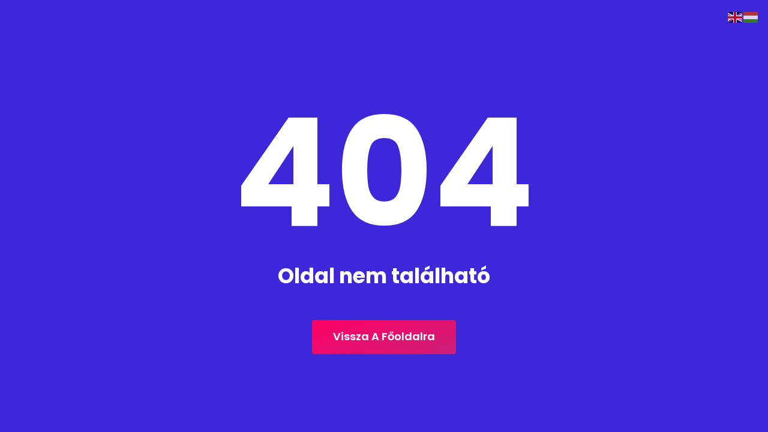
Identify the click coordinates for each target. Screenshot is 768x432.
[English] (735, 16)
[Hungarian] (751, 16)
